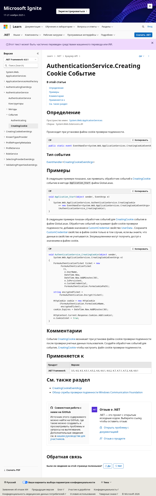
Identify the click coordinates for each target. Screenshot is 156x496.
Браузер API (71, 56)
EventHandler (54, 162)
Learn (50, 56)
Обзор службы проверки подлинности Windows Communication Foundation (97, 392)
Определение (56, 87)
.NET (59, 56)
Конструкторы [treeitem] (16, 103)
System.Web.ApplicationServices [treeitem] (16, 74)
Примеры (54, 92)
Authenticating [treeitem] (18, 120)
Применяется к (57, 99)
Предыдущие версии (43, 489)
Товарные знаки (107, 493)
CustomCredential (98, 228)
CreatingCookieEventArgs (78, 162)
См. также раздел (58, 103)
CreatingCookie (142, 178)
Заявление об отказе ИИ (15, 489)
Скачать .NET (143, 34)
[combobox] (21, 59)
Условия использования (83, 493)
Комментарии (56, 96)
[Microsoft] (6, 27)
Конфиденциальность (105, 489)
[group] (99, 146)
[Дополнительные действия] (148, 56)
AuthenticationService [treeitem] (20, 98)
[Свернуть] (38, 53)
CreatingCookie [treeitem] (19, 125)
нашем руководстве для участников (67, 437)
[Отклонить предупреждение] (149, 6)
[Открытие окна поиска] (143, 26)
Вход (149, 26)
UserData (126, 228)
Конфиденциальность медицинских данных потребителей (33, 493)
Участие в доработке (79, 489)
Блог (60, 489)
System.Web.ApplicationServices (85, 120)
